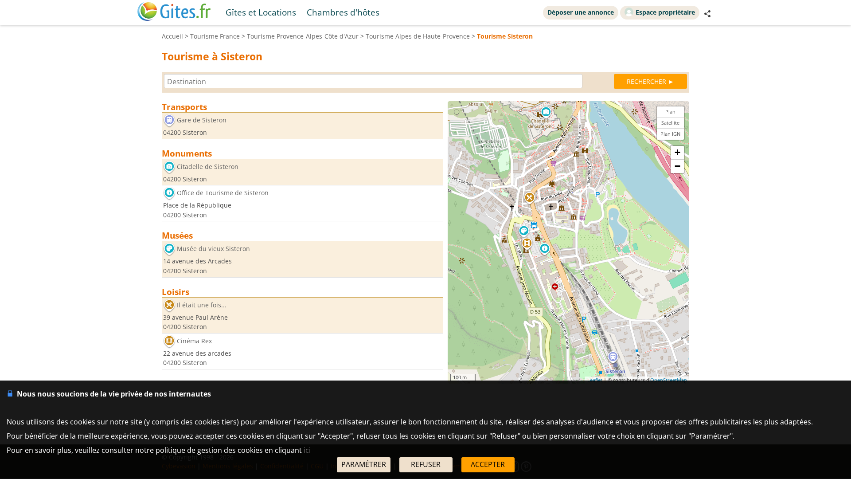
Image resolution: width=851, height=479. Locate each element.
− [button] (677, 166)
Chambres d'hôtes (343, 12)
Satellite (670, 122)
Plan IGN (670, 133)
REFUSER (426, 464)
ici (307, 450)
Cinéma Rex (194, 341)
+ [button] (677, 152)
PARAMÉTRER (363, 464)
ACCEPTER (488, 464)
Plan (670, 111)
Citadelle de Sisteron (207, 166)
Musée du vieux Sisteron (213, 249)
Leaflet (594, 380)
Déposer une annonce (580, 12)
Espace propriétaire (665, 12)
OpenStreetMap (668, 380)
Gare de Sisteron (201, 120)
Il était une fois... (201, 305)
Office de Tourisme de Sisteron (223, 193)
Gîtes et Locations (261, 12)
